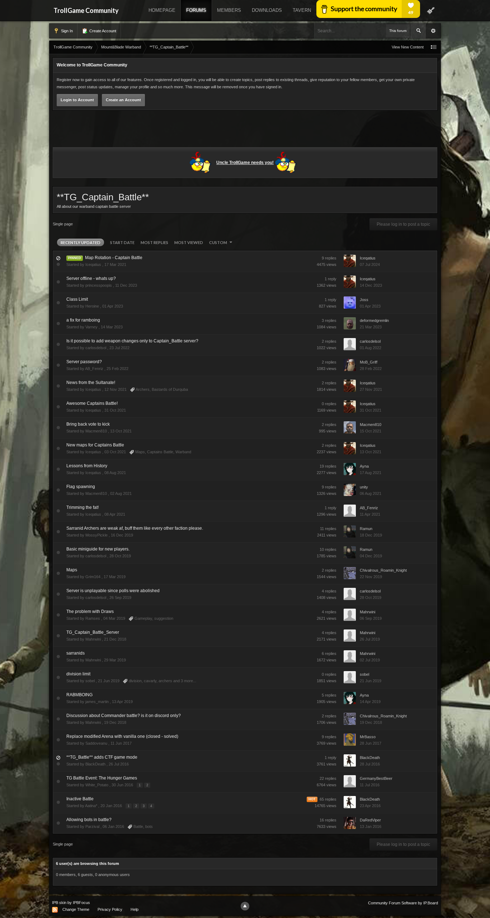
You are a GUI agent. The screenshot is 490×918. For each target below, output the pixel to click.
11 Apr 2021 (370, 514)
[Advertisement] (245, 130)
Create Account (102, 31)
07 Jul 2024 (370, 264)
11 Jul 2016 (370, 785)
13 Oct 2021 (370, 452)
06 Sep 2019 (371, 618)
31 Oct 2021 (370, 410)
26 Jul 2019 (370, 639)
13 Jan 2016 (370, 826)
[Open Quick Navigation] (433, 47)
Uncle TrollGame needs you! (245, 162)
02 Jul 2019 (370, 660)
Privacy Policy (110, 909)
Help (134, 909)
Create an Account (123, 100)
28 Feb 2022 (371, 368)
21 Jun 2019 (370, 681)
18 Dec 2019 (371, 535)
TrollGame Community (86, 10)
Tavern (302, 10)
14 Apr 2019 (370, 701)
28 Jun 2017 (370, 743)
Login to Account (77, 100)
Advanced (433, 30)
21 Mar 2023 (371, 327)
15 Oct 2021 (370, 431)
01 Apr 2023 (370, 306)
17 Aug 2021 (370, 472)
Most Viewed (188, 242)
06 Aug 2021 (370, 493)
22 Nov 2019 (371, 577)
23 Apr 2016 (370, 806)
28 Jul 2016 (370, 764)
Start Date (122, 242)
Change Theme (75, 909)
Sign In (66, 31)
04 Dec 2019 (371, 556)
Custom (218, 242)
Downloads (267, 10)
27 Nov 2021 (371, 389)
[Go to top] (245, 906)
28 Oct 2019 (370, 597)
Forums (196, 10)
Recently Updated (80, 242)
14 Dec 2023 (371, 285)
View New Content (408, 47)
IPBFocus (81, 902)
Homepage (162, 10)
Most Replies (154, 242)
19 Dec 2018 (371, 722)
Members (229, 10)
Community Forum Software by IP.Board (403, 903)
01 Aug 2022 (370, 348)
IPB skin (59, 902)
